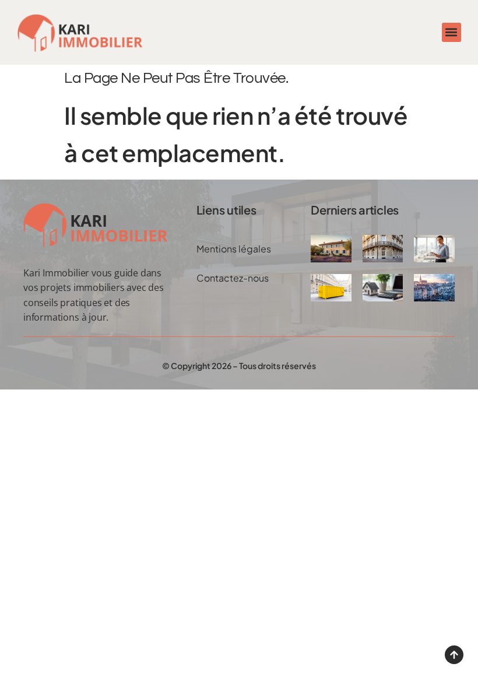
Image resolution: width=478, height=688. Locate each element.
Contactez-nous (232, 278)
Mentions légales (233, 249)
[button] (451, 32)
